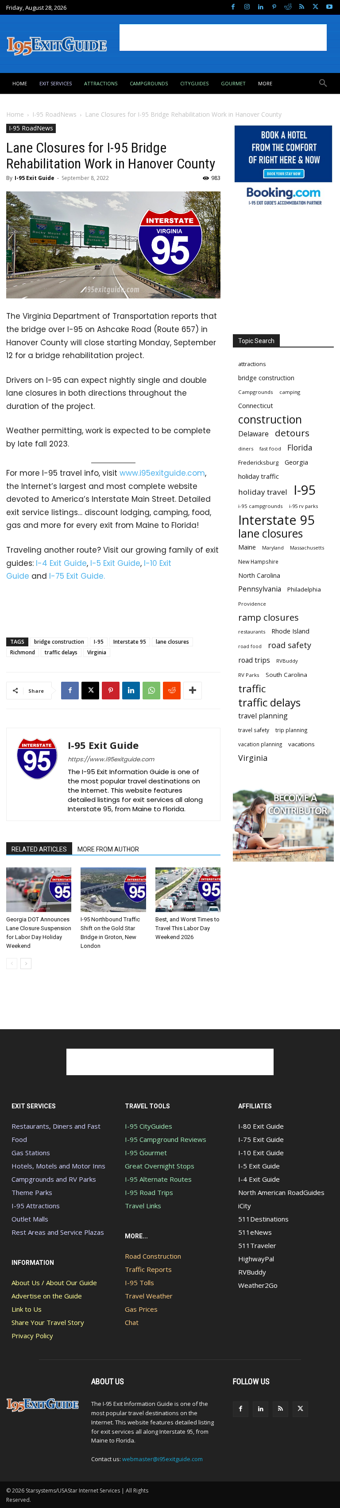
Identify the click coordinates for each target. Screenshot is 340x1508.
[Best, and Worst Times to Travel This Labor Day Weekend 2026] (187, 889)
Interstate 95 (129, 641)
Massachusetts (307, 547)
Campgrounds (255, 392)
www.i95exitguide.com (162, 473)
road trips (254, 660)
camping (289, 392)
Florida (300, 447)
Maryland (273, 547)
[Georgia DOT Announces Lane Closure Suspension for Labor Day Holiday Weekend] (38, 889)
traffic (252, 688)
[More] (192, 690)
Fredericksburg (258, 462)
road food (250, 646)
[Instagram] (246, 7)
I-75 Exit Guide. (77, 576)
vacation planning (260, 744)
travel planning (263, 716)
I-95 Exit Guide (34, 178)
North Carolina (259, 575)
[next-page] (25, 963)
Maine (247, 547)
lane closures (172, 641)
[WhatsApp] (151, 690)
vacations (301, 744)
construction (270, 419)
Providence (252, 603)
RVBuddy (287, 660)
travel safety (253, 729)
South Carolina (286, 675)
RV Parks (248, 675)
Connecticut (255, 405)
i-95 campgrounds (260, 506)
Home (15, 114)
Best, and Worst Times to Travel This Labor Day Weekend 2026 (187, 928)
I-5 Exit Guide (115, 563)
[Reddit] (288, 7)
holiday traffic (258, 476)
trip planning (291, 729)
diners (245, 448)
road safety (289, 645)
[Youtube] (329, 7)
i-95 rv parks (303, 506)
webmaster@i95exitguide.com (162, 1459)
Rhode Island (290, 630)
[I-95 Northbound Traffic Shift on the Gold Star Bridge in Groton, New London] (113, 889)
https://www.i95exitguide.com (111, 759)
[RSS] (301, 7)
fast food (270, 448)
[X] (315, 7)
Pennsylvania (259, 589)
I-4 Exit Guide (61, 563)
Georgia (296, 462)
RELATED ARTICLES (39, 849)
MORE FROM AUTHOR (108, 849)
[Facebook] (233, 7)
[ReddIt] (172, 690)
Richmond (22, 652)
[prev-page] (11, 963)
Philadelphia (304, 589)
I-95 (99, 641)
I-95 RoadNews (54, 114)
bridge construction (59, 641)
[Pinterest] (274, 7)
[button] (323, 83)
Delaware (253, 434)
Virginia (96, 652)
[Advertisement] (223, 37)
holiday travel (262, 491)
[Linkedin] (260, 7)
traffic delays (61, 652)
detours (292, 433)
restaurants (251, 631)
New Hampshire (258, 561)
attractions (252, 364)
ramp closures (268, 617)
